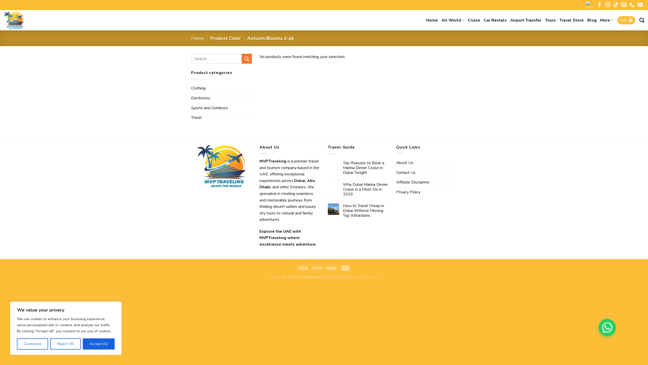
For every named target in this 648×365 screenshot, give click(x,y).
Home (432, 20)
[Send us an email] (623, 5)
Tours (550, 20)
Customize (32, 343)
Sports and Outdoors (209, 108)
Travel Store (571, 20)
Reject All (65, 343)
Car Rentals (495, 20)
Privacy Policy (408, 192)
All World (451, 20)
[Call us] (632, 5)
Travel (196, 117)
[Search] (641, 20)
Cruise (474, 20)
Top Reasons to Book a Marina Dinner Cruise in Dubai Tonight (363, 168)
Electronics (200, 98)
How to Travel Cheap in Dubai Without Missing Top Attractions (363, 211)
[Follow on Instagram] (607, 5)
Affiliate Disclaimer (413, 182)
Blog (592, 20)
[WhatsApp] (607, 327)
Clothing (198, 88)
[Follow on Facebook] (599, 5)
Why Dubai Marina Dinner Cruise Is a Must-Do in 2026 (365, 189)
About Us (404, 163)
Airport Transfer (525, 20)
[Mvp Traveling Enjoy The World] (29, 20)
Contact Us (406, 172)
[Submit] (247, 59)
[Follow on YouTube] (640, 5)
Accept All (99, 343)
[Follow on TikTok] (615, 5)
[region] (66, 328)
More (605, 20)
